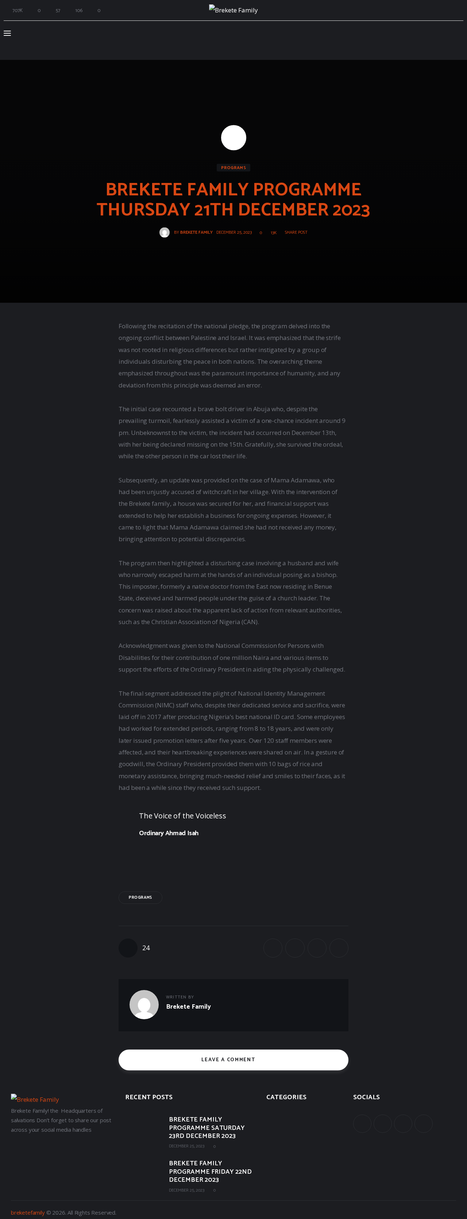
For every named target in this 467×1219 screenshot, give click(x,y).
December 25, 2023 (186, 1146)
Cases (273, 1132)
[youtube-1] (403, 1124)
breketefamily (28, 1212)
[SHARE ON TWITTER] (294, 948)
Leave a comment (229, 1060)
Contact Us (279, 1164)
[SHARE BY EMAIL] (317, 948)
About (273, 1116)
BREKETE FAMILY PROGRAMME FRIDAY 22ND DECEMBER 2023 (210, 1171)
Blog (271, 1148)
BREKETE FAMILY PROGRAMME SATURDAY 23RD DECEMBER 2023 (207, 1128)
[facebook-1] (362, 1124)
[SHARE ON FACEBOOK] (272, 948)
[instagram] (423, 1124)
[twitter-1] (383, 1124)
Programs (233, 167)
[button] (294, 232)
